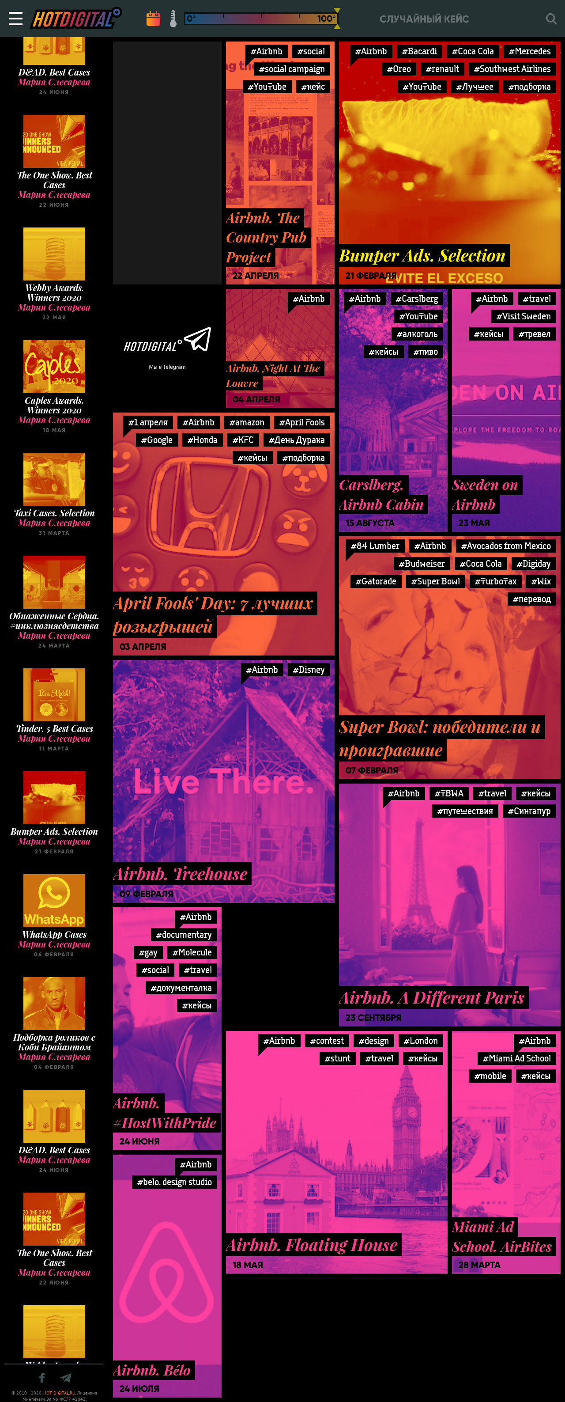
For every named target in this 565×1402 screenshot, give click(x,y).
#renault (442, 69)
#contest (327, 1040)
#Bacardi (419, 51)
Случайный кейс (424, 19)
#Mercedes (530, 51)
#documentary (184, 934)
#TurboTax (495, 581)
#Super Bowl (435, 581)
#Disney (309, 669)
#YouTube (267, 86)
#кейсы (384, 351)
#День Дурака (297, 440)
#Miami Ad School (517, 1058)
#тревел (535, 334)
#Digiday (534, 563)
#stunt (337, 1058)
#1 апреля (148, 422)
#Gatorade (376, 581)
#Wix (541, 581)
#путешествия (465, 811)
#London (421, 1040)
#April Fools (302, 422)
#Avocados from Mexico (506, 546)
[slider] (337, 18)
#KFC (243, 440)
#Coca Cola (473, 51)
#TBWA (449, 793)
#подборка (529, 86)
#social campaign (292, 69)
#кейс (313, 86)
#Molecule (192, 952)
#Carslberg (417, 298)
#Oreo (399, 69)
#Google (157, 440)
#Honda (203, 440)
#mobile (490, 1076)
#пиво (426, 351)
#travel (537, 298)
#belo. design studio (174, 1182)
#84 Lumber (375, 546)
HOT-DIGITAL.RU (59, 1393)
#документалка (181, 987)
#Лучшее (474, 86)
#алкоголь (417, 334)
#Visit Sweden (524, 316)
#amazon (247, 422)
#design (374, 1040)
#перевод (532, 599)
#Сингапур (529, 811)
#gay (148, 952)
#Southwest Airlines (512, 69)
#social (311, 51)
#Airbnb (266, 51)
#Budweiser (422, 563)
